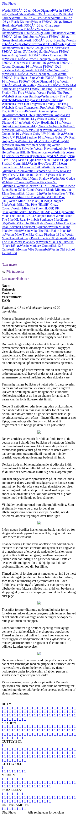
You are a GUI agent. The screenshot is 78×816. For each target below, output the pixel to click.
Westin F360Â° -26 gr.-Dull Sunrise (39, 34)
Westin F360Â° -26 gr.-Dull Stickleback (40, 33)
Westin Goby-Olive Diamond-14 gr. (36, 124)
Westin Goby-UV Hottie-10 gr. (43, 133)
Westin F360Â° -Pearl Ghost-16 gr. (35, 83)
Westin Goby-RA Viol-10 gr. (24, 130)
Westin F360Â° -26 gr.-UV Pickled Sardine (35, 49)
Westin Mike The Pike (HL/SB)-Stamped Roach (38, 214)
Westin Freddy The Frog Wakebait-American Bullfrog (35, 94)
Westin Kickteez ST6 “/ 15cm (36, 186)
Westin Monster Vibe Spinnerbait (28, 249)
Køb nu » (23, 278)
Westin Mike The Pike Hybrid (26, 223)
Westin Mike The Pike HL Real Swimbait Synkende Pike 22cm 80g (37, 219)
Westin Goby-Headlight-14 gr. (42, 122)
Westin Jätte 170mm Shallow (31, 178)
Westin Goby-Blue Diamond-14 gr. (36, 116)
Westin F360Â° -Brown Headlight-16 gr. (32, 59)
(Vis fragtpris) (15, 271)
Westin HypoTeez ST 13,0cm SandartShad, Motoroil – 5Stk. (34, 165)
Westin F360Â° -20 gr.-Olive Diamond (27, 10)
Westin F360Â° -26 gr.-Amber (32, 18)
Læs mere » (9, 278)
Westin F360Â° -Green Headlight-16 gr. (31, 74)
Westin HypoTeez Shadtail (34, 160)
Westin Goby (52, 115)
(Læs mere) (9, 264)
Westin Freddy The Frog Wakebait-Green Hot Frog (32, 102)
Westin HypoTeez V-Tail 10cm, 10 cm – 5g (36, 172)
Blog (22, 812)
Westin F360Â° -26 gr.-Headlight (45, 40)
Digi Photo (9, 3)
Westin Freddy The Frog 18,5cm (41, 89)
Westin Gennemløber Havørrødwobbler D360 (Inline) (29, 113)
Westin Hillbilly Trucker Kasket (31, 152)
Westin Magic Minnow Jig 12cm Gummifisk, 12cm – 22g (36, 191)
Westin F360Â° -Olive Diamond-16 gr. (34, 81)
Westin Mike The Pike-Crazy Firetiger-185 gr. (35, 234)
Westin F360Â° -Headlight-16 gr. (34, 75)
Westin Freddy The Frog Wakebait (37, 90)
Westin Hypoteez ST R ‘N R (43, 171)
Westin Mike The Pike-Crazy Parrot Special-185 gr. (38, 236)
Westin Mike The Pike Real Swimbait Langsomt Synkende (39, 225)
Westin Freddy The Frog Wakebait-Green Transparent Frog (35, 105)
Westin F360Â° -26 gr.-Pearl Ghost (37, 48)
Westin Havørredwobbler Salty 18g (28, 145)
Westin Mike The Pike (22, 197)
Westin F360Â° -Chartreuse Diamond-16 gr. (35, 60)
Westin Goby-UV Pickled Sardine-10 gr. (37, 135)
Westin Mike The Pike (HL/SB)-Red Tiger (38, 212)
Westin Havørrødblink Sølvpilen (31, 146)
